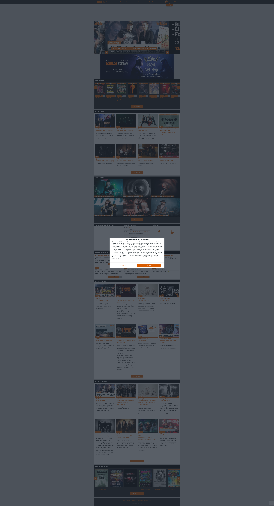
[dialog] (137, 253)
